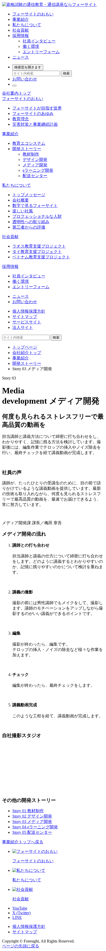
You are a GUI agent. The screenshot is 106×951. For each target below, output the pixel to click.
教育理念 (20, 119)
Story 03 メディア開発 (32, 821)
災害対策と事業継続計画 (35, 124)
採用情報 (20, 35)
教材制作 (31, 154)
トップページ (24, 347)
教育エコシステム (28, 143)
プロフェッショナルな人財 (37, 216)
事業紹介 (20, 19)
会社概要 (20, 200)
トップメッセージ (28, 195)
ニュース (20, 57)
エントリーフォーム (41, 52)
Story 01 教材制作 (28, 811)
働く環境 (31, 46)
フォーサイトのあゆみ (33, 113)
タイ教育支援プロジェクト (37, 251)
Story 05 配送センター (32, 832)
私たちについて (26, 25)
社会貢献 (20, 30)
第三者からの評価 (28, 227)
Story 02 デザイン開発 (32, 816)
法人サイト (22, 327)
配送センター (35, 176)
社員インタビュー (39, 41)
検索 (66, 73)
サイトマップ (24, 316)
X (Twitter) (21, 913)
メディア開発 (35, 165)
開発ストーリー (26, 149)
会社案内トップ (16, 93)
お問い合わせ (24, 79)
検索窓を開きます (27, 67)
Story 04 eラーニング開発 (35, 827)
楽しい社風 (22, 211)
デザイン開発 (35, 159)
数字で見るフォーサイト (35, 205)
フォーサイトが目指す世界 (37, 108)
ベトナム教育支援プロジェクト (41, 257)
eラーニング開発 (38, 170)
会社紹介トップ (26, 352)
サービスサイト (26, 322)
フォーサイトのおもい (33, 14)
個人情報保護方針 (28, 311)
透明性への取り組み (30, 222)
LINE (17, 917)
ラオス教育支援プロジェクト (39, 246)
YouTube (19, 908)
